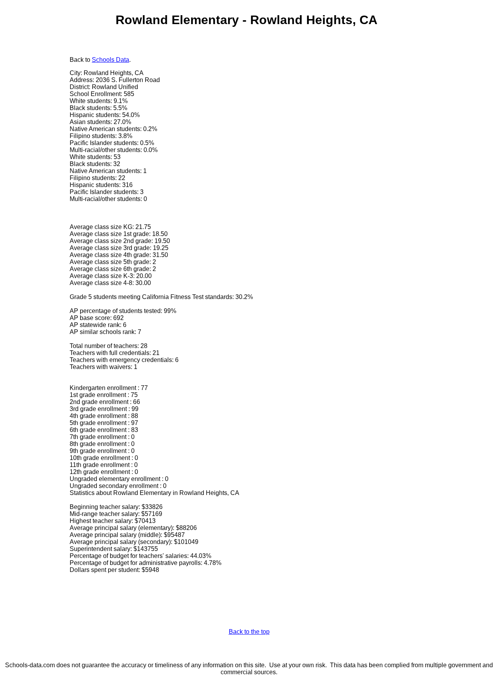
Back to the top (249, 631)
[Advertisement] (37, 173)
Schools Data (110, 59)
